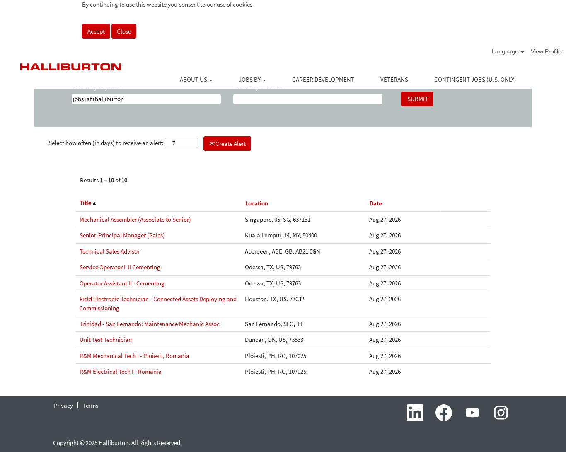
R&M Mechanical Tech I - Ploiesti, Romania (134, 356)
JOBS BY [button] (250, 79)
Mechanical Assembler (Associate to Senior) (135, 219)
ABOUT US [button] (194, 79)
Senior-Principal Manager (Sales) (122, 235)
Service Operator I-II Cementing (120, 267)
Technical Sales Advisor (110, 251)
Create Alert (230, 143)
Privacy (63, 405)
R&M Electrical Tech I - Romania (121, 371)
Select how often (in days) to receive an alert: (106, 143)
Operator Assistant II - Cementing (122, 283)
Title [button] (86, 203)
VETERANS (394, 79)
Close (124, 31)
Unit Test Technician (106, 339)
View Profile (546, 51)
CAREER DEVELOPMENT (323, 79)
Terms (90, 405)
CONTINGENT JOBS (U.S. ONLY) (475, 79)
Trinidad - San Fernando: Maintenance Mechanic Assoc (150, 324)
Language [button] (506, 51)
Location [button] (256, 203)
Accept (96, 31)
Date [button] (376, 203)
